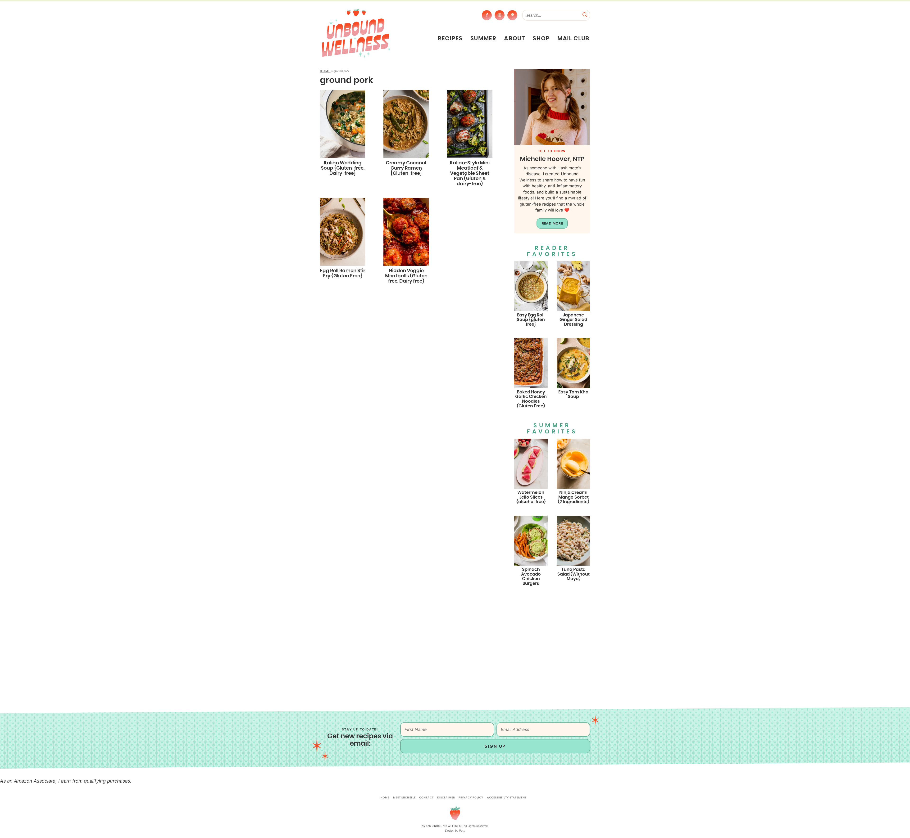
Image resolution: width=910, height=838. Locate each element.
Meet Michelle (404, 797)
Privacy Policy (471, 797)
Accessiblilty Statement (507, 797)
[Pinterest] (512, 15)
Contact (426, 797)
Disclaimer (446, 797)
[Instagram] (500, 15)
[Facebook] (487, 15)
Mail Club (573, 38)
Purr (461, 830)
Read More (552, 223)
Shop (541, 38)
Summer (483, 38)
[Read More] (552, 107)
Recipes (450, 38)
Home (325, 71)
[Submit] (585, 14)
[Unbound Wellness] (356, 33)
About (514, 38)
